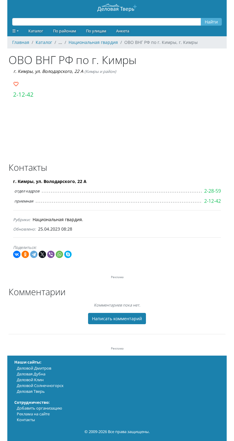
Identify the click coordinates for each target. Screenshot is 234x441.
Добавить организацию (39, 408)
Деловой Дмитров (34, 368)
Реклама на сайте (33, 414)
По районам (64, 31)
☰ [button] (14, 31)
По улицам (96, 31)
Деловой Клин (30, 379)
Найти (211, 22)
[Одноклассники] (25, 254)
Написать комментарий (117, 318)
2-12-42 (23, 94)
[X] (42, 254)
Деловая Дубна (31, 374)
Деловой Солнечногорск (40, 385)
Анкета (122, 31)
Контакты (26, 419)
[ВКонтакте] (16, 254)
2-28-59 (212, 191)
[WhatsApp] (59, 254)
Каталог (35, 31)
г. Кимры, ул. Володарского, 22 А (48, 71)
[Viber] (51, 254)
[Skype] (68, 254)
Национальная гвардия (57, 219)
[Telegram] (33, 254)
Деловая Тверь (31, 391)
